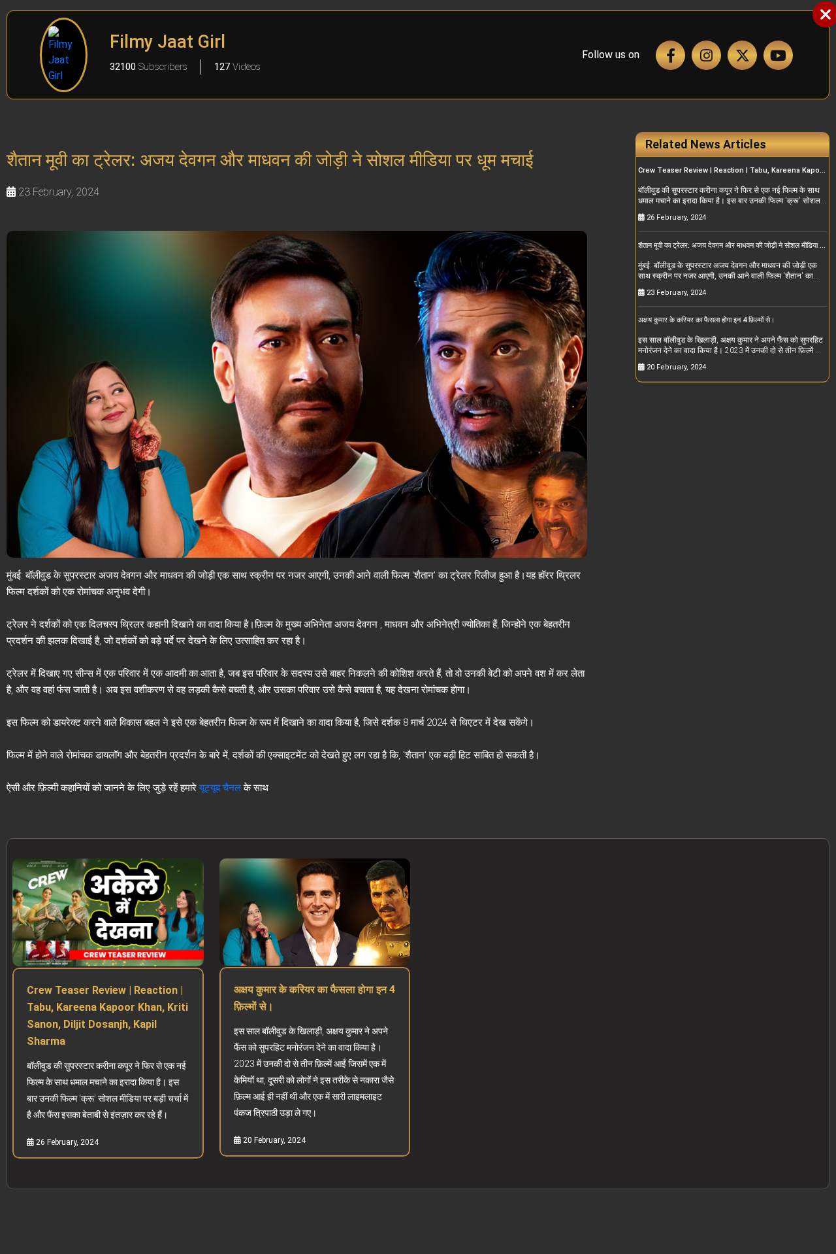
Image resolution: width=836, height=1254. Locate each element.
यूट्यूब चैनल (220, 788)
